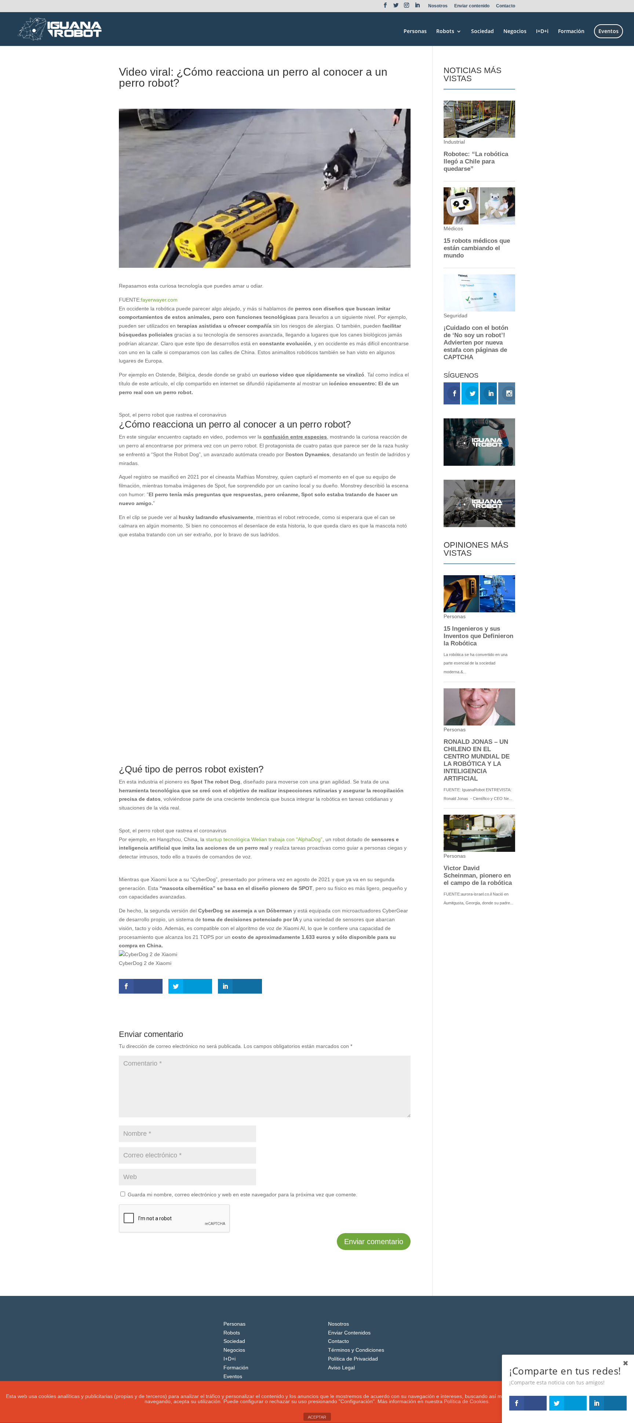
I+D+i (542, 32)
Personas (415, 32)
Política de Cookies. (467, 1401)
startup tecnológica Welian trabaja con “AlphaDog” (264, 839)
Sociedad (482, 32)
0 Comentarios (199, 96)
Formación (571, 32)
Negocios (514, 32)
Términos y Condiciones (356, 1350)
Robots (445, 32)
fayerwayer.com (159, 300)
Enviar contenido (471, 6)
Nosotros (438, 6)
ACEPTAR (317, 1417)
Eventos (608, 31)
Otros (171, 96)
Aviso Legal (341, 1367)
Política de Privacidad (353, 1359)
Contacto (505, 6)
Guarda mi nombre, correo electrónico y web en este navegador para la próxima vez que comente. (242, 1194)
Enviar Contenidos (349, 1333)
